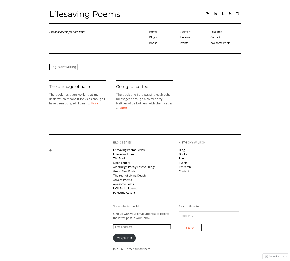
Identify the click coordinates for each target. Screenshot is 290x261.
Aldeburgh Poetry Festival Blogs (134, 167)
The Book (119, 158)
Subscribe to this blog (127, 206)
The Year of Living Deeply (130, 175)
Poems (184, 32)
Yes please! (124, 238)
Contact (215, 37)
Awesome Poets (220, 43)
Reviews (185, 37)
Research (216, 32)
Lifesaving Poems (84, 14)
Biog (182, 150)
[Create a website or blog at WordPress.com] (50, 150)
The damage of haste (70, 86)
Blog (152, 37)
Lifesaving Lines (123, 154)
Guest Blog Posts (124, 171)
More (94, 103)
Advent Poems (122, 180)
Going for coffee (132, 86)
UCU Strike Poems (125, 188)
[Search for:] (209, 216)
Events (184, 43)
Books (153, 43)
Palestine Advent (124, 192)
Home (153, 32)
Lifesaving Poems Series (129, 150)
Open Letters (121, 163)
